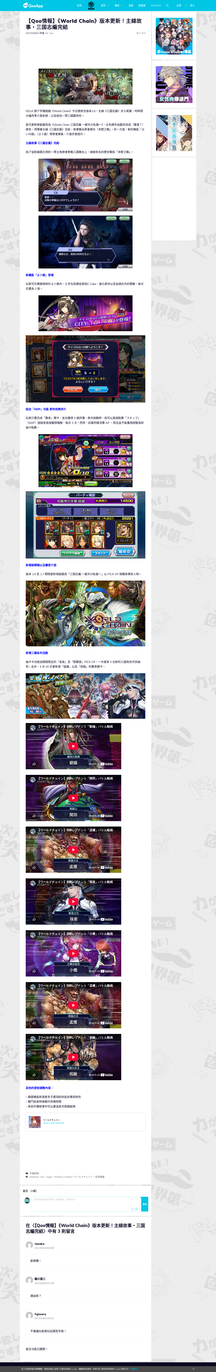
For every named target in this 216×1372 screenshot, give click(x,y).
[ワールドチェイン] (85, 1122)
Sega (49, 1176)
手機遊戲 (34, 1173)
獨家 (117, 5)
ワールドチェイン (83, 1176)
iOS (42, 1176)
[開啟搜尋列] (167, 5)
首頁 (79, 5)
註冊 (178, 5)
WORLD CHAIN (63, 1176)
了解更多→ (134, 1369)
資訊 (103, 5)
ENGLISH (156, 5)
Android (34, 1176)
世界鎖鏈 (99, 1176)
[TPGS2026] (91, 5)
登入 (192, 5)
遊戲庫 (142, 5)
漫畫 (131, 5)
